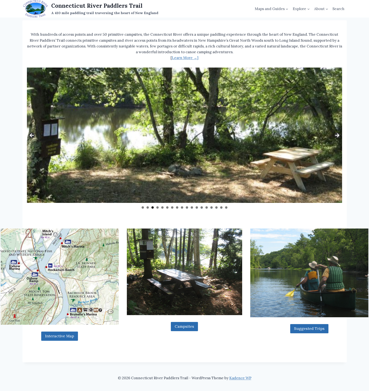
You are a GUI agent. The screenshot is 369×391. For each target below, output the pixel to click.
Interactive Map (59, 335)
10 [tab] (187, 207)
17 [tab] (222, 207)
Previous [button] (32, 135)
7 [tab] (172, 207)
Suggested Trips (309, 328)
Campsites (184, 326)
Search (338, 8)
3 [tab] (152, 207)
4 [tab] (157, 207)
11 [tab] (192, 207)
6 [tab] (167, 207)
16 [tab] (216, 207)
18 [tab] (226, 207)
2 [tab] (147, 207)
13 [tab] (202, 207)
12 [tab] (197, 207)
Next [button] (337, 135)
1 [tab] (143, 207)
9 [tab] (182, 207)
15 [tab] (212, 207)
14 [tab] (207, 207)
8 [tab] (177, 207)
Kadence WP (240, 378)
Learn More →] (185, 57)
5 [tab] (162, 207)
